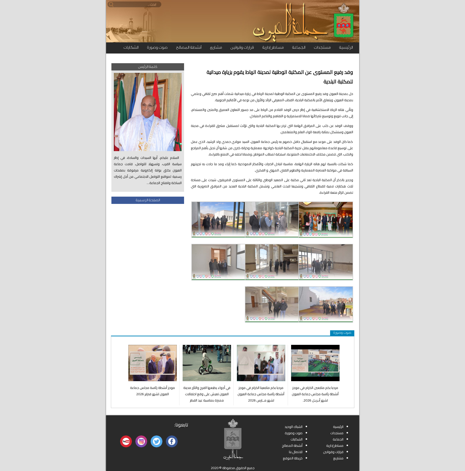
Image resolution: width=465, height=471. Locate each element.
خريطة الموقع (292, 458)
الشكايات (131, 47)
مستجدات (322, 47)
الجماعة (298, 47)
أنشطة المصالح (189, 47)
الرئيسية (346, 47)
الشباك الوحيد (293, 427)
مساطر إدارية (273, 47)
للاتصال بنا (295, 452)
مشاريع (216, 47)
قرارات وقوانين (242, 47)
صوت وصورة (157, 47)
